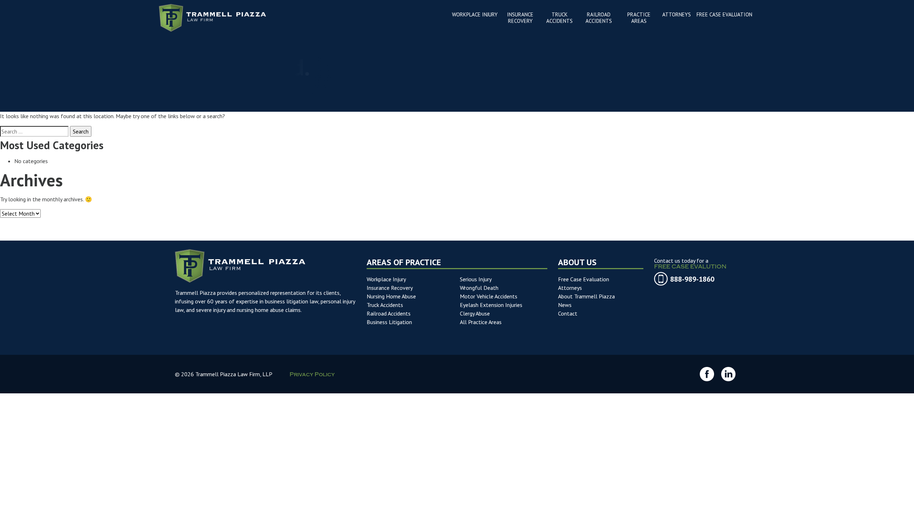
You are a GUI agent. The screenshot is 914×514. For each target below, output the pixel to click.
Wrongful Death (479, 287)
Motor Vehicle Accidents (488, 296)
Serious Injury (476, 279)
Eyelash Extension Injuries (491, 304)
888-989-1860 (692, 279)
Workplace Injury (386, 279)
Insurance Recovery (390, 287)
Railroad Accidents (389, 313)
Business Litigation (389, 322)
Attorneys (570, 287)
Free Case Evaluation (583, 279)
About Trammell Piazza (586, 296)
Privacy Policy (312, 375)
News (565, 304)
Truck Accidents (385, 304)
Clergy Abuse (475, 313)
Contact (567, 313)
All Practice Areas (481, 322)
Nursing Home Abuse (391, 296)
